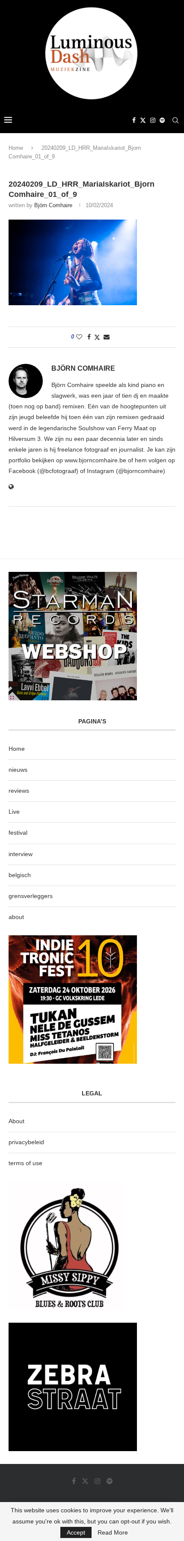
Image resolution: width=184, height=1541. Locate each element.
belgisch (20, 875)
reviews (19, 790)
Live (14, 811)
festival (18, 832)
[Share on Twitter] (97, 337)
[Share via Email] (107, 336)
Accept (76, 1532)
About (16, 1121)
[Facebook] (134, 120)
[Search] (175, 120)
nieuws (18, 769)
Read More (113, 1532)
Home (16, 148)
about (16, 916)
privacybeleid (26, 1142)
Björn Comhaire (53, 205)
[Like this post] (79, 336)
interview (21, 854)
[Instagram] (152, 120)
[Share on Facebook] (89, 336)
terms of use (25, 1163)
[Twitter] (143, 120)
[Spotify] (162, 120)
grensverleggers (31, 895)
